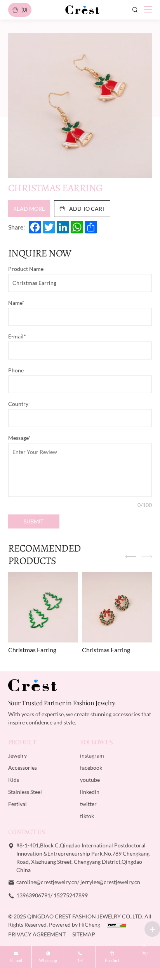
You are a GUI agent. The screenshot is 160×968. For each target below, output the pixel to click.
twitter (88, 804)
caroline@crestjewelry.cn (46, 882)
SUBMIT (33, 521)
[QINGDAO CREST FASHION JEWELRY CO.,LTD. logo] (82, 9)
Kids (13, 779)
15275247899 (71, 895)
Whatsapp (48, 960)
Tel (80, 960)
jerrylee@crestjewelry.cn (110, 882)
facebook (91, 767)
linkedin (89, 791)
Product (112, 960)
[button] (130, 557)
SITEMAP (83, 934)
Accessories (22, 767)
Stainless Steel (25, 791)
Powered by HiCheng (75, 924)
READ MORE (29, 208)
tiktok (87, 816)
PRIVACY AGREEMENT (37, 934)
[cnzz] (116, 924)
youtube (90, 779)
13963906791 (33, 895)
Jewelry (17, 755)
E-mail (16, 960)
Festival (17, 804)
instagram (92, 755)
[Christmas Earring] (43, 607)
